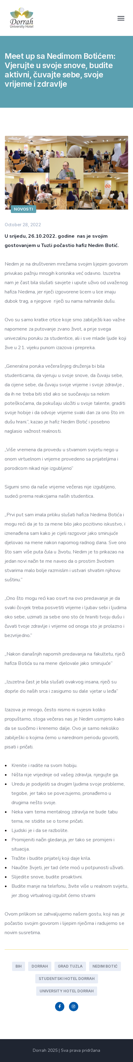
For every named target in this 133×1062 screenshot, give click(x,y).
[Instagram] (73, 1006)
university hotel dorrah (67, 991)
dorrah (40, 966)
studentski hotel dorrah (67, 978)
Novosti (23, 208)
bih (18, 966)
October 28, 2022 (23, 224)
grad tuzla (70, 966)
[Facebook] (59, 1006)
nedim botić (105, 966)
